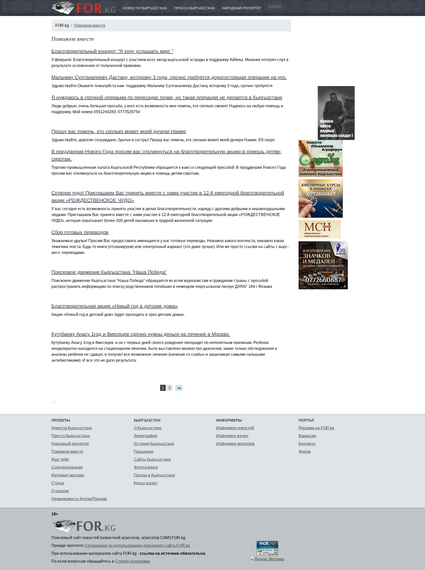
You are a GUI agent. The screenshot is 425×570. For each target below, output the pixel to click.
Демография (145, 436)
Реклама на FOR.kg (316, 428)
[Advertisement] (336, 50)
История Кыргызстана (154, 444)
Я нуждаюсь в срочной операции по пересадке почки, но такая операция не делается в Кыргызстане (166, 97)
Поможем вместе (90, 25)
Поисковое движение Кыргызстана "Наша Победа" (109, 272)
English (275, 6)
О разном (60, 491)
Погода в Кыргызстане (154, 475)
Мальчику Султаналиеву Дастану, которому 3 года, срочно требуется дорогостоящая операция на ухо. (169, 77)
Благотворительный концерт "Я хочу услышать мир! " (112, 51)
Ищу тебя (60, 459)
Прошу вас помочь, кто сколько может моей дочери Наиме (118, 131)
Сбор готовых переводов (79, 232)
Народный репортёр (241, 8)
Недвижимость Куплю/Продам (79, 499)
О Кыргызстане (148, 428)
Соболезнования (67, 467)
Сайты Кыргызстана (152, 459)
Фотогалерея (146, 467)
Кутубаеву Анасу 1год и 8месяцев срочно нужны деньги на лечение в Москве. (140, 334)
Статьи (57, 483)
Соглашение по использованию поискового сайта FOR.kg (137, 545)
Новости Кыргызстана (145, 8)
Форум (305, 451)
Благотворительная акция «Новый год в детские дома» (114, 306)
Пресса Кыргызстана (194, 8)
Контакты (307, 444)
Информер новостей (235, 428)
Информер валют (232, 436)
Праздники (143, 451)
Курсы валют (145, 483)
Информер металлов (235, 444)
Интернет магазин (67, 475)
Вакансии (307, 436)
